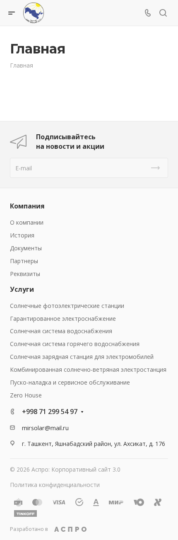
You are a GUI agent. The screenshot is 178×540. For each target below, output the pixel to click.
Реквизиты (25, 274)
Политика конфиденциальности (55, 485)
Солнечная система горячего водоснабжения (75, 344)
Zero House (26, 395)
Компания (27, 206)
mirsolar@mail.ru (45, 428)
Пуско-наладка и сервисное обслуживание (70, 382)
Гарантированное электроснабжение (63, 318)
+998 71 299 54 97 (49, 411)
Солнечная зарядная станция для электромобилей (82, 357)
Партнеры (24, 261)
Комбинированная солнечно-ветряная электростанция (88, 369)
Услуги (22, 289)
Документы (26, 248)
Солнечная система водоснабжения (61, 331)
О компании (26, 222)
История (22, 235)
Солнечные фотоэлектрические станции (67, 306)
